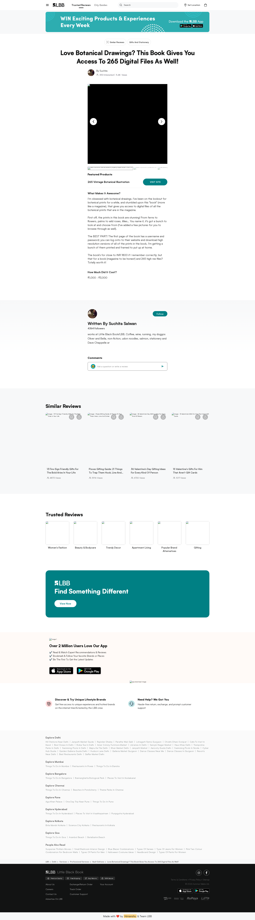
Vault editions (98, 862)
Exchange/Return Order (81, 884)
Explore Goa (52, 832)
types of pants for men (93, 852)
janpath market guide (83, 742)
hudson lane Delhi (99, 751)
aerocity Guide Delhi (161, 748)
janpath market (139, 748)
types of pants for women (172, 852)
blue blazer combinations (121, 849)
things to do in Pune (103, 801)
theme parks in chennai (112, 790)
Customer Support (79, 894)
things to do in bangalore (59, 778)
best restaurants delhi (70, 754)
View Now (65, 603)
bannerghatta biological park (89, 778)
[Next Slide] (161, 122)
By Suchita (101, 70)
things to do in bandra (108, 766)
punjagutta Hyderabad (122, 813)
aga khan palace (54, 801)
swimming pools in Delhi (74, 748)
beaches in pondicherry (85, 790)
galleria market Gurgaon (124, 751)
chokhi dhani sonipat (176, 742)
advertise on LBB (54, 899)
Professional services (79, 862)
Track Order (75, 889)
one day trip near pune (77, 801)
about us (50, 884)
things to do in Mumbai (57, 766)
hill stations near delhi (57, 742)
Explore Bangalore (56, 773)
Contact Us (51, 894)
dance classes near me (152, 751)
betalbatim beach (96, 837)
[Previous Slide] (93, 122)
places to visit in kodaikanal (121, 778)
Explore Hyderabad (56, 809)
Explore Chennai (55, 785)
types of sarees (145, 849)
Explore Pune (53, 797)
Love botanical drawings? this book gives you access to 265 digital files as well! (143, 862)
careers (49, 889)
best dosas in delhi (63, 745)
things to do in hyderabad (59, 813)
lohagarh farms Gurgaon (148, 742)
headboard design (146, 852)
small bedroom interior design (89, 849)
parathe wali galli (124, 742)
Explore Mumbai (55, 761)
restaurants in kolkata (103, 825)
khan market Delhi (120, 748)
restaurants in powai (82, 766)
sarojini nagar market (160, 745)
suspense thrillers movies (58, 849)
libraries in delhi (138, 745)
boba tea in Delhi (85, 745)
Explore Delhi (53, 737)
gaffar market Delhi (94, 754)
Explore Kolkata (54, 821)
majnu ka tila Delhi (98, 748)
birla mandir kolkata (55, 825)
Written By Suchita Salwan (112, 323)
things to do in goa (56, 837)
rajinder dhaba (104, 742)
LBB (47, 862)
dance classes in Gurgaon (180, 751)
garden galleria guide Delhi (73, 751)
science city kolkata (79, 825)
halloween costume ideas (121, 852)
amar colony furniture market (112, 745)
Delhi (54, 862)
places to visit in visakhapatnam (92, 813)
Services (63, 862)
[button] (192, 5)
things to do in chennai (58, 790)
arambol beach (76, 837)
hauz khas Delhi (182, 745)
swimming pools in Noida (186, 748)
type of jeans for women (170, 849)
